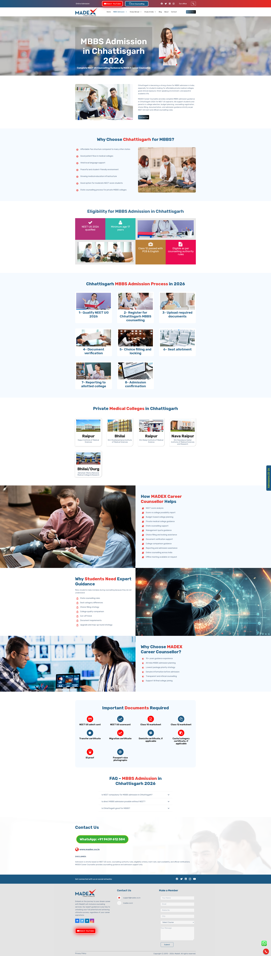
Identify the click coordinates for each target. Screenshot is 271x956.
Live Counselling (137, 4)
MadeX (177, 954)
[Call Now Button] (266, 951)
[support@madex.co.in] (120, 898)
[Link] (86, 12)
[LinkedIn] (170, 4)
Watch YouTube (113, 4)
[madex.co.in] (120, 903)
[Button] (193, 3)
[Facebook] (162, 4)
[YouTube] (194, 879)
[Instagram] (173, 4)
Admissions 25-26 (268, 478)
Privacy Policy (80, 953)
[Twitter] (166, 4)
